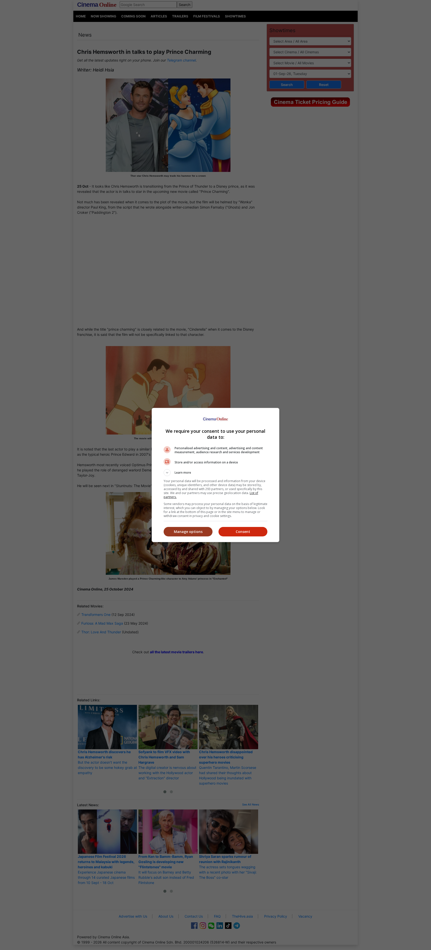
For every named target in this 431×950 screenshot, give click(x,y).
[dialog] (215, 475)
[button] (215, 472)
